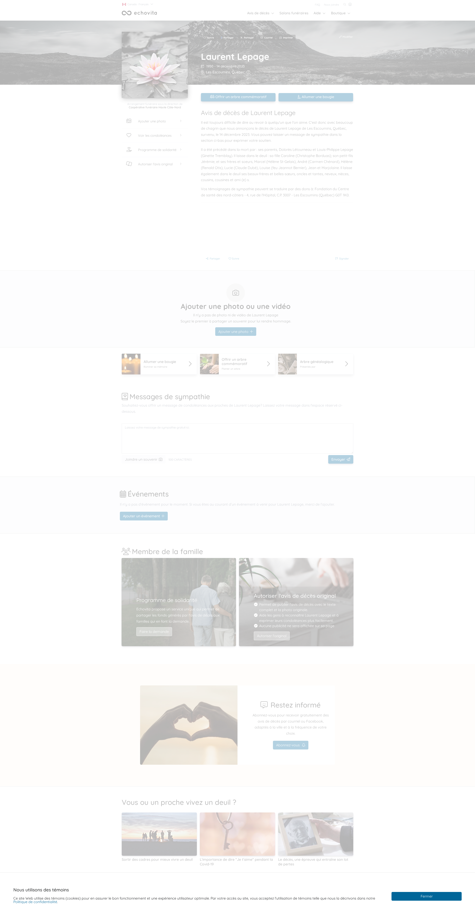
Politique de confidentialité (35, 902)
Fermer (427, 896)
